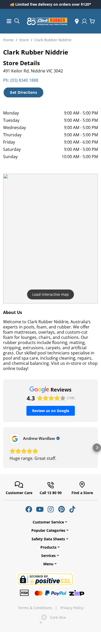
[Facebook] (28, 509)
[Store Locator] (77, 21)
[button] (4, 447)
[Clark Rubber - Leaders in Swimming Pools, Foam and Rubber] (47, 21)
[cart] (92, 21)
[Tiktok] (72, 509)
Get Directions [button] (23, 92)
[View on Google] (15, 439)
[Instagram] (50, 509)
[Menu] (9, 21)
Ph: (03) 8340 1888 (20, 80)
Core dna (56, 617)
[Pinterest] (61, 509)
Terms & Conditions (35, 608)
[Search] (16, 20)
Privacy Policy (71, 608)
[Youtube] (39, 509)
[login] (84, 21)
